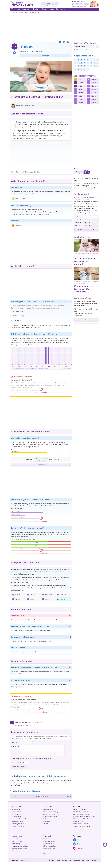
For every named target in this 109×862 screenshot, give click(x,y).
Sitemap (64, 860)
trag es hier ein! (19, 687)
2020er (80, 83)
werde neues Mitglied (18, 738)
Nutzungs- (28, 759)
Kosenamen (46, 821)
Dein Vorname (79, 217)
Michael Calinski (30, 106)
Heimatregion (78, 225)
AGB (70, 860)
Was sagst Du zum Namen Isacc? (84, 188)
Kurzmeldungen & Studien (20, 846)
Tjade (18, 785)
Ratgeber (45, 824)
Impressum (94, 860)
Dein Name (14, 742)
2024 (79, 79)
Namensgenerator (18, 824)
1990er (80, 93)
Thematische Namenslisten (51, 814)
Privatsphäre (85, 860)
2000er (80, 89)
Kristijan (28, 783)
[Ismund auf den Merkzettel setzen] (68, 43)
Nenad (45, 783)
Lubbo (34, 783)
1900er (93, 96)
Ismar (26, 652)
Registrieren (43, 5)
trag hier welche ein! (44, 631)
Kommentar (15, 746)
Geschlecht (78, 220)
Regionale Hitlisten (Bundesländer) (84, 816)
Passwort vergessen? (52, 5)
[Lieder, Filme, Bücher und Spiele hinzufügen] (70, 680)
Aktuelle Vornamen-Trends (81, 826)
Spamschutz (15, 762)
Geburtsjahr (78, 222)
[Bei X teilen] (64, 43)
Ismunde (28, 172)
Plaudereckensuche (49, 844)
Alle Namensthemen (49, 819)
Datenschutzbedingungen (43, 759)
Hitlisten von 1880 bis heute (82, 819)
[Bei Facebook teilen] (60, 43)
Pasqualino (51, 783)
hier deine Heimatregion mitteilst (57, 325)
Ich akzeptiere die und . (32, 759)
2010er (80, 86)
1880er (93, 103)
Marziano (39, 783)
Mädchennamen (17, 812)
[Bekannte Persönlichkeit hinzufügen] (70, 668)
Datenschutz (76, 860)
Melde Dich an (63, 736)
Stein (11, 785)
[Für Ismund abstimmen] (48, 55)
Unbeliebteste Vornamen (81, 824)
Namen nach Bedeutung (50, 812)
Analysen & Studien (18, 841)
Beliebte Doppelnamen (80, 812)
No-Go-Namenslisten (49, 848)
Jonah (23, 783)
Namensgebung (48, 809)
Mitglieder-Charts (78, 821)
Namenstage (16, 839)
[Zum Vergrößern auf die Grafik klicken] (41, 358)
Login (49, 3)
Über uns (51, 860)
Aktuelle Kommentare (50, 839)
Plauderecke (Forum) (49, 841)
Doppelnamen (16, 816)
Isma (12, 652)
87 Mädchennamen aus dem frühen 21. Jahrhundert (85, 261)
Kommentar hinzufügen (24, 725)
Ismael (17, 652)
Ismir (37, 652)
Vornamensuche (17, 821)
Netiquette (46, 853)
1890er (93, 99)
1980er (80, 96)
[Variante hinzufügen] (70, 626)
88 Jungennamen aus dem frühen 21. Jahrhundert (84, 289)
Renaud (58, 783)
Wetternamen (16, 851)
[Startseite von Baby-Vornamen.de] (21, 6)
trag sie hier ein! (52, 620)
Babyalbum (46, 851)
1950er (93, 79)
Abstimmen (41, 465)
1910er (93, 93)
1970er (80, 99)
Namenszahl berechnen (19, 848)
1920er (93, 89)
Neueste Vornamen (18, 826)
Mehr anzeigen (62, 599)
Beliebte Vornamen (79, 809)
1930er (93, 86)
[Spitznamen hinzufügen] (70, 637)
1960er (80, 103)
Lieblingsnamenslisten (50, 846)
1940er (93, 83)
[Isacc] (82, 175)
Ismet (30, 652)
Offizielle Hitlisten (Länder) (81, 814)
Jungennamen (16, 809)
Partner (58, 860)
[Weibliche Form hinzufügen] (70, 616)
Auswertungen (16, 844)
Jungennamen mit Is (41, 796)
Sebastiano (65, 783)
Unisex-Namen (16, 814)
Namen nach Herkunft (19, 819)
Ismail (22, 652)
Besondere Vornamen (50, 816)
